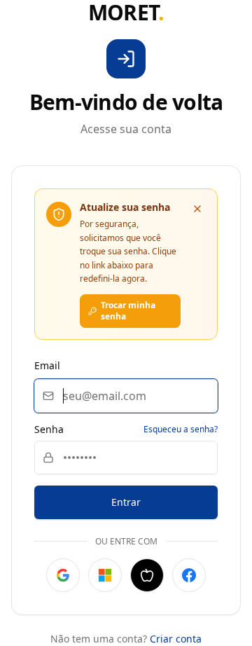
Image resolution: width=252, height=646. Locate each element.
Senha (49, 429)
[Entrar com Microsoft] (105, 575)
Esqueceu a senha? (181, 429)
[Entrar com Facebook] (189, 575)
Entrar (126, 502)
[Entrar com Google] (63, 575)
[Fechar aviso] (197, 208)
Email (47, 365)
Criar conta (176, 638)
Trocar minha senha (128, 310)
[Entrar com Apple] (147, 575)
